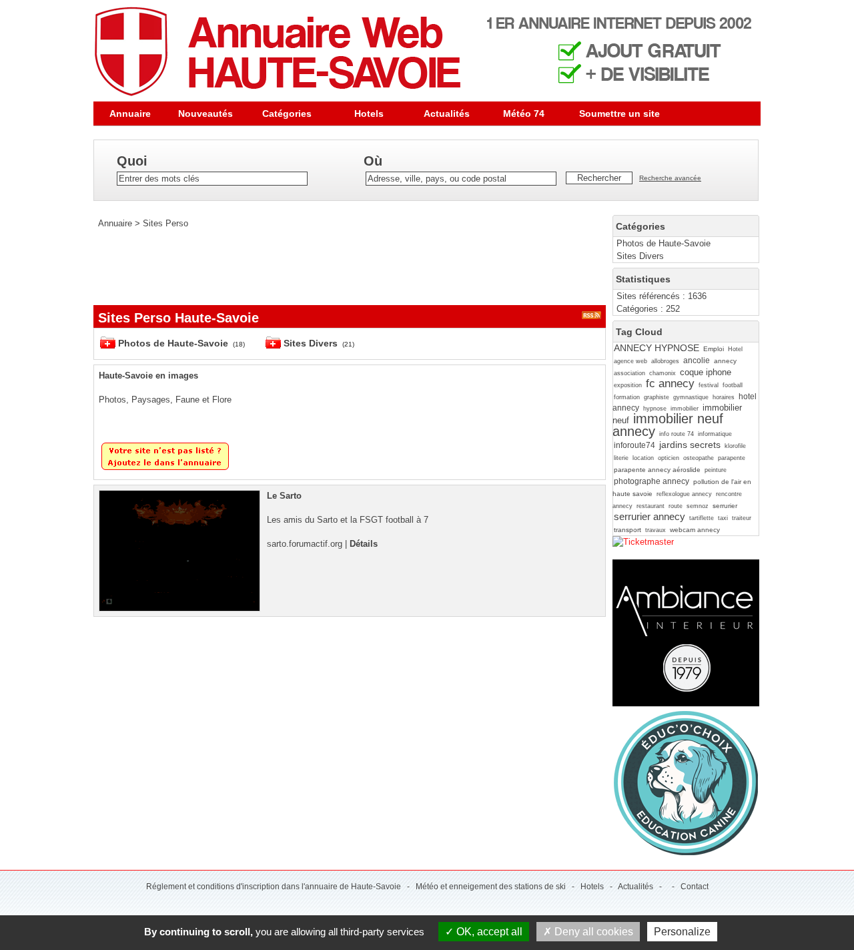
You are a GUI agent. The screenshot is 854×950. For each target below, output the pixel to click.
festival (709, 385)
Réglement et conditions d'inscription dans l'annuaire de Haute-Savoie (273, 886)
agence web (630, 361)
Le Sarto (284, 496)
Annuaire (130, 113)
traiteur (741, 518)
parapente (731, 458)
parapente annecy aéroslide (657, 469)
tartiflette (701, 518)
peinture (716, 470)
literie (621, 458)
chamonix (662, 373)
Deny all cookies (592, 931)
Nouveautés (205, 113)
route (676, 506)
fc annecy (670, 383)
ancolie (696, 361)
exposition (628, 385)
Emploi (713, 348)
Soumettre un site (619, 113)
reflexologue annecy (684, 494)
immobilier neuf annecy (667, 425)
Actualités (447, 113)
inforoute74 (634, 445)
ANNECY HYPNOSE (656, 347)
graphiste (656, 397)
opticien (668, 458)
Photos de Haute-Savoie (663, 243)
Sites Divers (640, 256)
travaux (655, 530)
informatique (715, 434)
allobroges (665, 361)
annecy (725, 361)
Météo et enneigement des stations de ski (491, 886)
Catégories (287, 113)
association (629, 373)
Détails (364, 544)
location (643, 458)
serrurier (725, 505)
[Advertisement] (336, 267)
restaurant (650, 506)
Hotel (735, 349)
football (733, 385)
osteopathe (698, 458)
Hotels (369, 113)
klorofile (735, 446)
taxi (723, 518)
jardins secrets (690, 444)
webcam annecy (695, 529)
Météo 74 (523, 113)
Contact (695, 886)
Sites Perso (165, 223)
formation (627, 397)
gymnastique (691, 397)
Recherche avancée (670, 178)
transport (627, 529)
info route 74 (676, 434)
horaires (724, 397)
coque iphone (705, 372)
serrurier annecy (649, 516)
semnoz (698, 506)
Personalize (682, 931)
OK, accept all (488, 931)
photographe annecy (651, 481)
